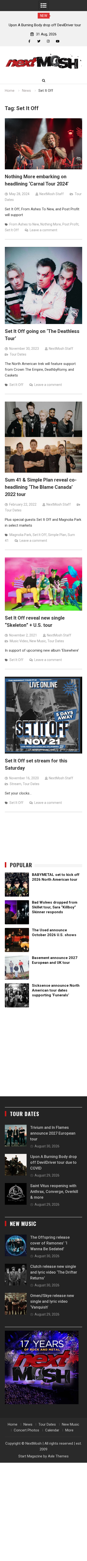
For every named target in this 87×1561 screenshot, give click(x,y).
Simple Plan (57, 535)
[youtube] (57, 41)
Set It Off (12, 230)
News (27, 1424)
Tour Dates (18, 354)
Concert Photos (26, 1430)
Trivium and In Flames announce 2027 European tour (52, 1133)
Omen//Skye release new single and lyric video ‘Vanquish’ (52, 1301)
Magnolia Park (20, 535)
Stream (15, 784)
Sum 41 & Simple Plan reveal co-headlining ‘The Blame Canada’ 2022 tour (41, 487)
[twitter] (39, 41)
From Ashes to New (24, 224)
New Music (37, 641)
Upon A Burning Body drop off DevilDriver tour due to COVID (53, 1162)
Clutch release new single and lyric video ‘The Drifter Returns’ (53, 1272)
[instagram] (48, 41)
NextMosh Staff (51, 194)
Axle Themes (58, 1456)
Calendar (52, 1430)
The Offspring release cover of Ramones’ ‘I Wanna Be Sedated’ (50, 1243)
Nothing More (50, 224)
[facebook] (29, 41)
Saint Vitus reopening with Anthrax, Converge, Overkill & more (54, 1192)
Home (12, 1424)
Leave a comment (43, 230)
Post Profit (70, 224)
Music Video (19, 641)
